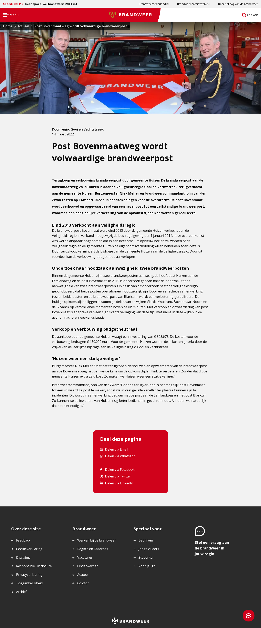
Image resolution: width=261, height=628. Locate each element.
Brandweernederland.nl (154, 4)
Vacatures (85, 557)
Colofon (83, 583)
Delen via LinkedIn (119, 483)
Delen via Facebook (120, 469)
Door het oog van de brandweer (238, 4)
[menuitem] (154, 4)
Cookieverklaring (29, 549)
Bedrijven (145, 540)
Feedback (23, 540)
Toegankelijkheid (29, 583)
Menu (9, 15)
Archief (21, 591)
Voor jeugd (146, 566)
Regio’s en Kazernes (92, 549)
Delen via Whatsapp (120, 456)
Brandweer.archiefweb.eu (193, 4)
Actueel (82, 574)
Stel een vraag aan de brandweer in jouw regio (212, 548)
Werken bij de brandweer (96, 540)
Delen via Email (116, 449)
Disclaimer (24, 557)
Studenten (146, 557)
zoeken (253, 15)
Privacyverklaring (29, 574)
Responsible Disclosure (34, 566)
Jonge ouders (148, 549)
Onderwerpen (87, 566)
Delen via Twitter (118, 476)
